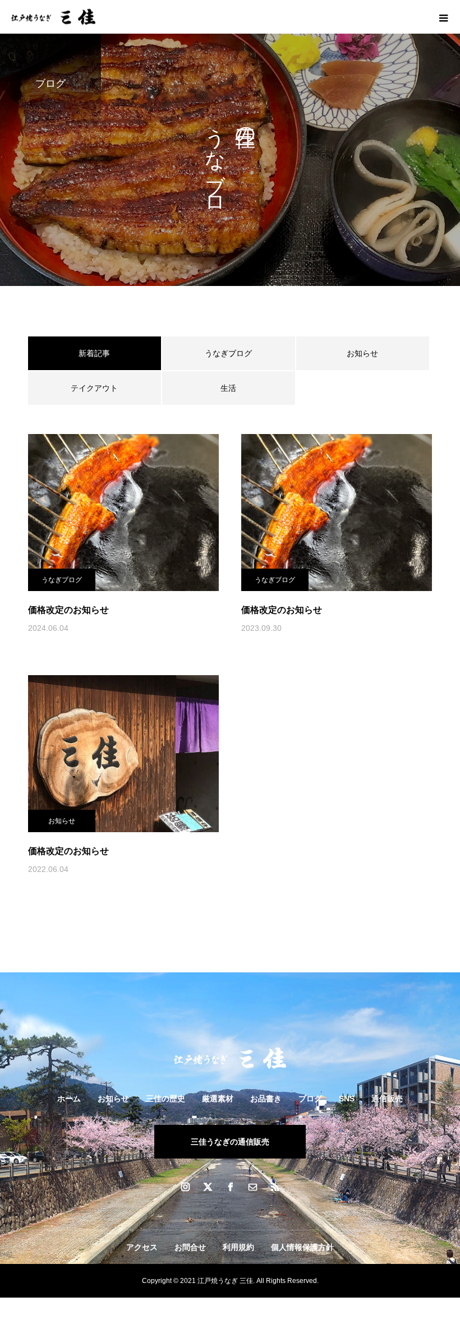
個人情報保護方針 (302, 1247)
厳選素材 (217, 1098)
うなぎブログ (228, 353)
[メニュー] (443, 17)
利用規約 (238, 1247)
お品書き (266, 1098)
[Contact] (252, 1186)
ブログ (310, 1098)
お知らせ (362, 353)
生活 (228, 388)
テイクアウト (94, 388)
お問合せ (190, 1247)
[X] (207, 1186)
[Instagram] (185, 1186)
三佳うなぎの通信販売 (230, 1141)
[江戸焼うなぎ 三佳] (230, 1058)
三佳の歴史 (165, 1098)
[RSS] (274, 1186)
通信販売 (387, 1098)
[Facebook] (230, 1186)
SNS (347, 1098)
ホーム (69, 1098)
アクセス (142, 1247)
